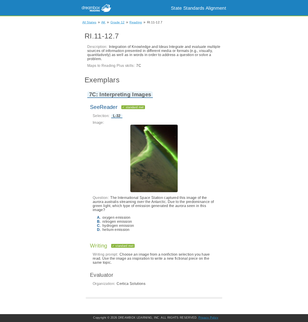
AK (103, 22)
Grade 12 (117, 22)
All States (89, 22)
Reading (135, 22)
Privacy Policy (208, 317)
